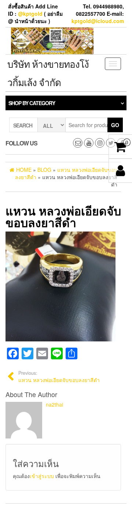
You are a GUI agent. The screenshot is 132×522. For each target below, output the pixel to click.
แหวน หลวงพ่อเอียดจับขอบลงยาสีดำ (59, 377)
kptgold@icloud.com (98, 21)
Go (115, 125)
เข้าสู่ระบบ (42, 476)
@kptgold (30, 13)
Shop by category (31, 103)
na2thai (54, 404)
